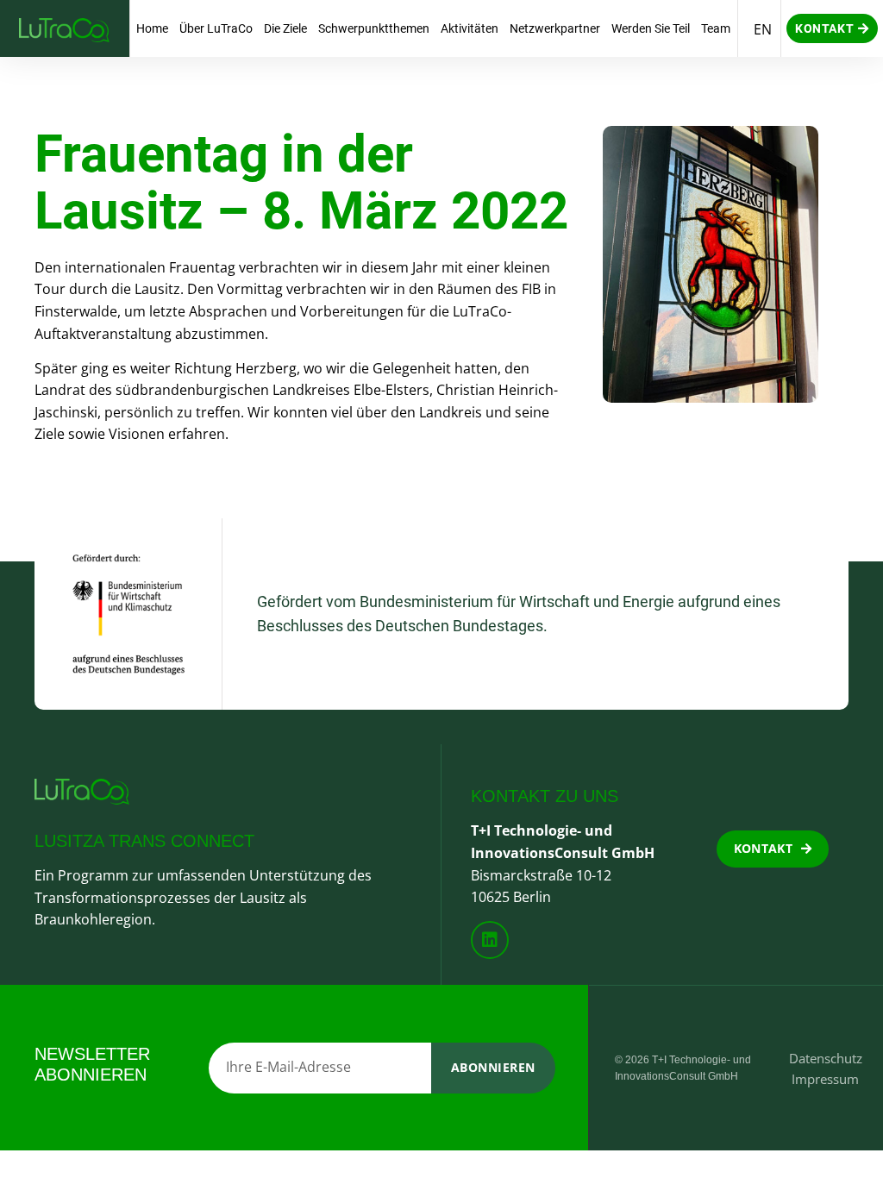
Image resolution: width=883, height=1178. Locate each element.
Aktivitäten (469, 28)
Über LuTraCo (216, 28)
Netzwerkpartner (555, 28)
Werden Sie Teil (650, 28)
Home (152, 28)
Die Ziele (285, 28)
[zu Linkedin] (490, 940)
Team (715, 28)
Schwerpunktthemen (373, 28)
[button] (832, 28)
